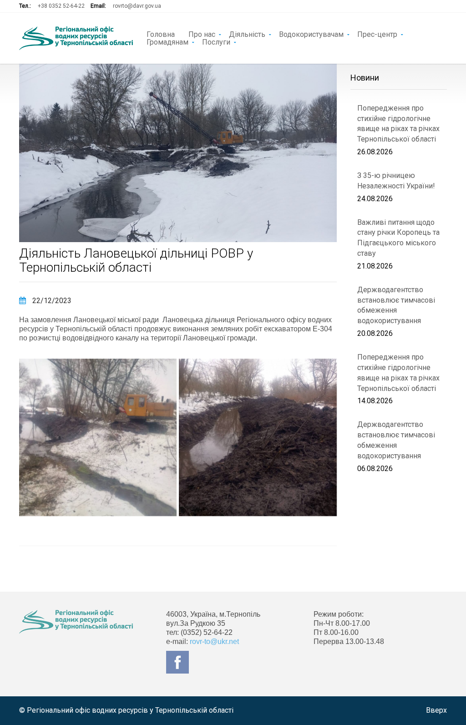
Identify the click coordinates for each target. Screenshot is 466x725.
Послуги (216, 41)
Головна (161, 33)
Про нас (201, 33)
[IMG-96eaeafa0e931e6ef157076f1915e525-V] (257, 437)
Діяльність (247, 33)
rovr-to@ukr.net (214, 641)
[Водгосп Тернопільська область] (76, 38)
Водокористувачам (311, 33)
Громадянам (167, 41)
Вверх (436, 710)
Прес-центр (377, 33)
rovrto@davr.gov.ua (137, 6)
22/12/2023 (50, 300)
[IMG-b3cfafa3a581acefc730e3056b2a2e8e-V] (98, 437)
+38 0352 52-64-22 (61, 6)
